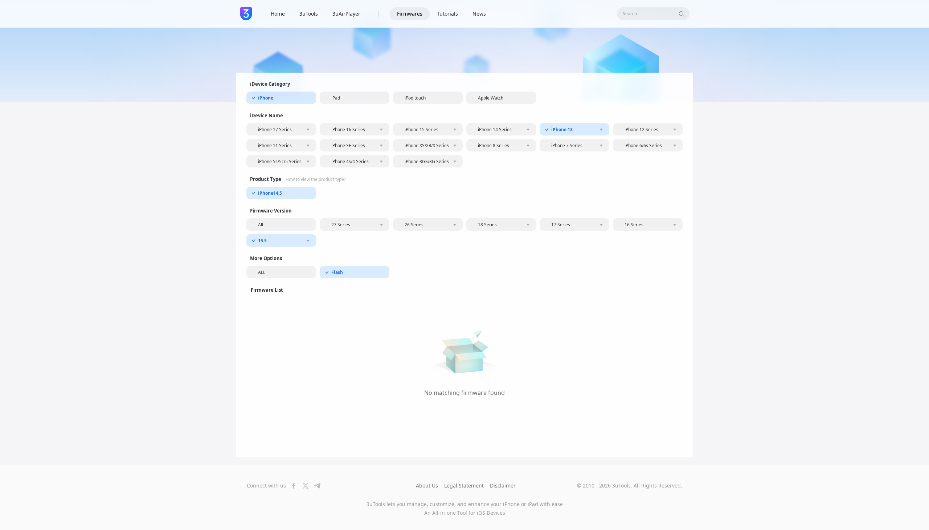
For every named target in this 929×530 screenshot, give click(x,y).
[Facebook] (292, 485)
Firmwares (409, 13)
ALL (261, 272)
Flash (337, 272)
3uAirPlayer (346, 13)
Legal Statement (464, 485)
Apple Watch (490, 98)
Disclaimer (503, 485)
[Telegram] (315, 485)
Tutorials (447, 13)
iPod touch (415, 98)
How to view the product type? (316, 179)
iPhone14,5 (270, 193)
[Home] (246, 13)
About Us (427, 485)
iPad (335, 98)
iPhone (265, 98)
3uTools (308, 13)
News (479, 13)
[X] (303, 485)
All (260, 225)
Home (278, 13)
